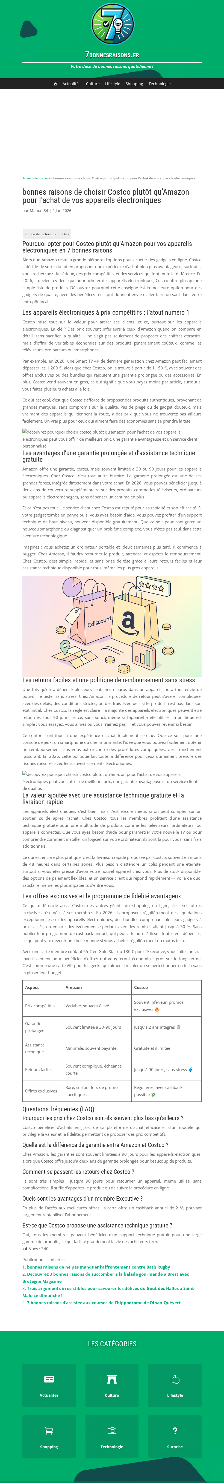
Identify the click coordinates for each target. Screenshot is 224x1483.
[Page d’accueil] (55, 83)
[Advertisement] (112, 130)
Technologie (160, 83)
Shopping (134, 83)
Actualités (72, 83)
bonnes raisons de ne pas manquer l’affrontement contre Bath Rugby (98, 1267)
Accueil (27, 178)
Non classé (42, 178)
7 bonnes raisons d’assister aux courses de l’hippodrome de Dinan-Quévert (104, 1302)
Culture (93, 83)
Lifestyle (112, 83)
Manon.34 (39, 210)
